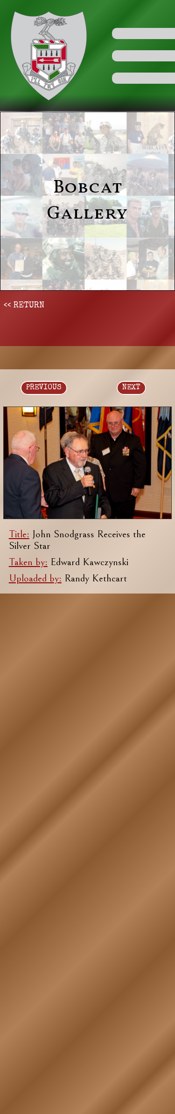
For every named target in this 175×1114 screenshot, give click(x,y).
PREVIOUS (44, 388)
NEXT (131, 388)
